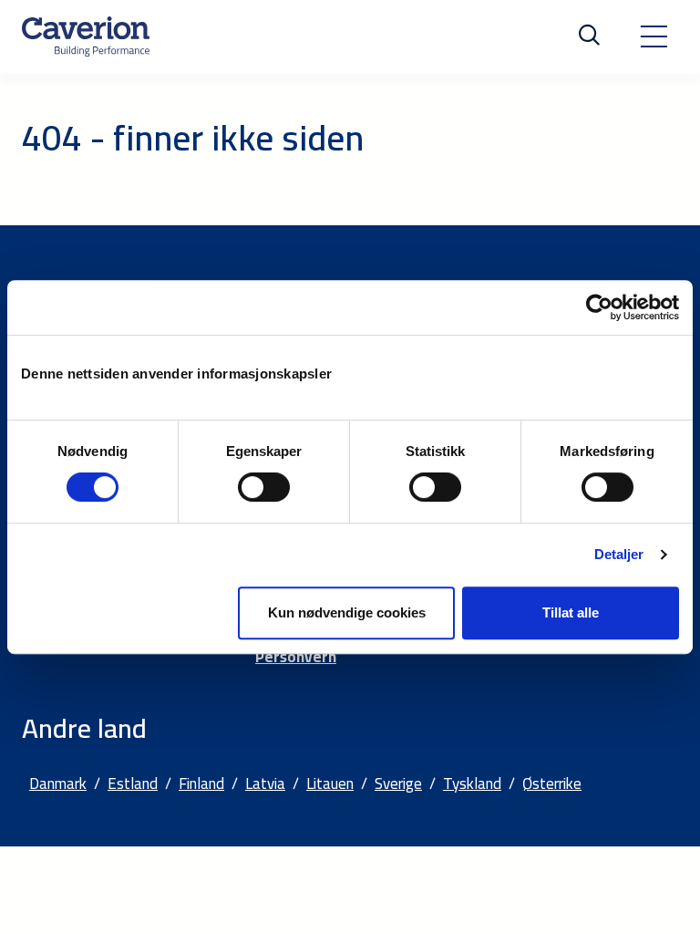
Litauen (330, 783)
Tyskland (472, 783)
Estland (133, 783)
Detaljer (619, 554)
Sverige (398, 783)
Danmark (58, 783)
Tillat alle (570, 612)
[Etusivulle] (85, 36)
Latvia (265, 783)
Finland (201, 783)
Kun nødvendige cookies (347, 612)
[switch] (264, 487)
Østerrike (552, 783)
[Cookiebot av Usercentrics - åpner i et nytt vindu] (599, 307)
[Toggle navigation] (653, 36)
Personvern (295, 656)
